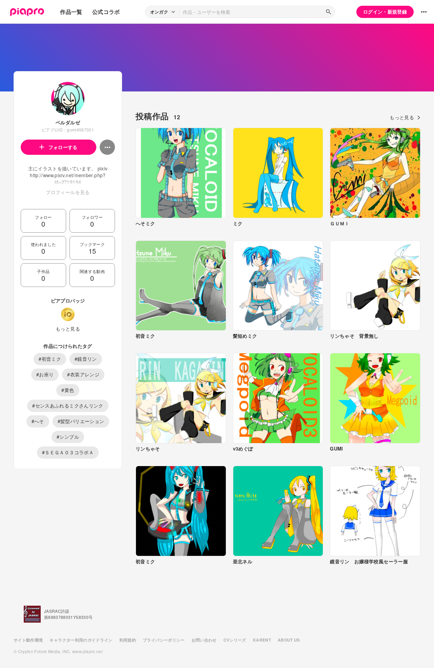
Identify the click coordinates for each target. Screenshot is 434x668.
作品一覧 (71, 12)
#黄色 (67, 390)
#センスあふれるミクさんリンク (67, 405)
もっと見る (68, 328)
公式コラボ (106, 12)
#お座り (45, 374)
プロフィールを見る (68, 192)
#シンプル (68, 436)
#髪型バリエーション (81, 421)
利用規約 (127, 640)
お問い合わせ (204, 640)
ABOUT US (289, 640)
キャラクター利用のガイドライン (81, 640)
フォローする (63, 147)
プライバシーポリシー (164, 640)
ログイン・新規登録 (385, 11)
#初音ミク (50, 358)
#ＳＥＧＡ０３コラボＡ (68, 452)
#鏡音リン (86, 358)
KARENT (262, 640)
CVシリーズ (234, 640)
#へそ (38, 421)
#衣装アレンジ (83, 374)
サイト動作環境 (28, 640)
